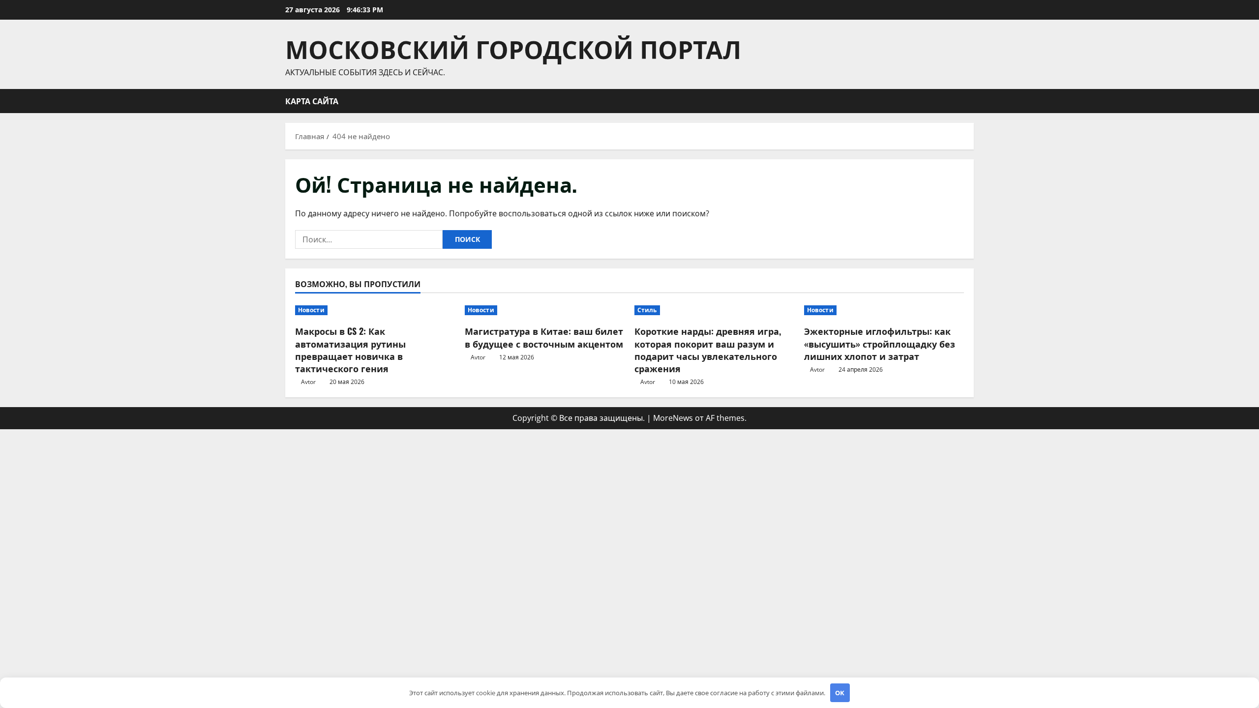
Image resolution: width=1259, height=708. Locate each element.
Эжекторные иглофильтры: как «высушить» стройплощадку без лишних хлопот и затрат (879, 343)
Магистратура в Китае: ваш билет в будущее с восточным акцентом (544, 337)
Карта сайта (311, 101)
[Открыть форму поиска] (971, 101)
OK (839, 692)
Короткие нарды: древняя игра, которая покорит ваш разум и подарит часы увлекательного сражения (707, 349)
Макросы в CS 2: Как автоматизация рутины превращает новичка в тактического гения (350, 349)
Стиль (647, 310)
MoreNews (673, 418)
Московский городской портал (513, 48)
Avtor (308, 382)
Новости (311, 310)
